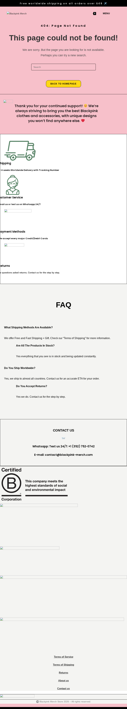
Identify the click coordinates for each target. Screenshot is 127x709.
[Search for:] (111, 13)
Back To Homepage (63, 84)
